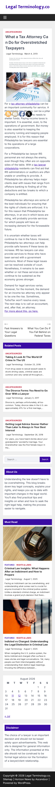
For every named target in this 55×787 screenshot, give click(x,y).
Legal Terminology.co (28, 7)
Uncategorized (13, 32)
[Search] (49, 17)
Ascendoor (41, 779)
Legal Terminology (14, 54)
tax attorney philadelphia (25, 103)
